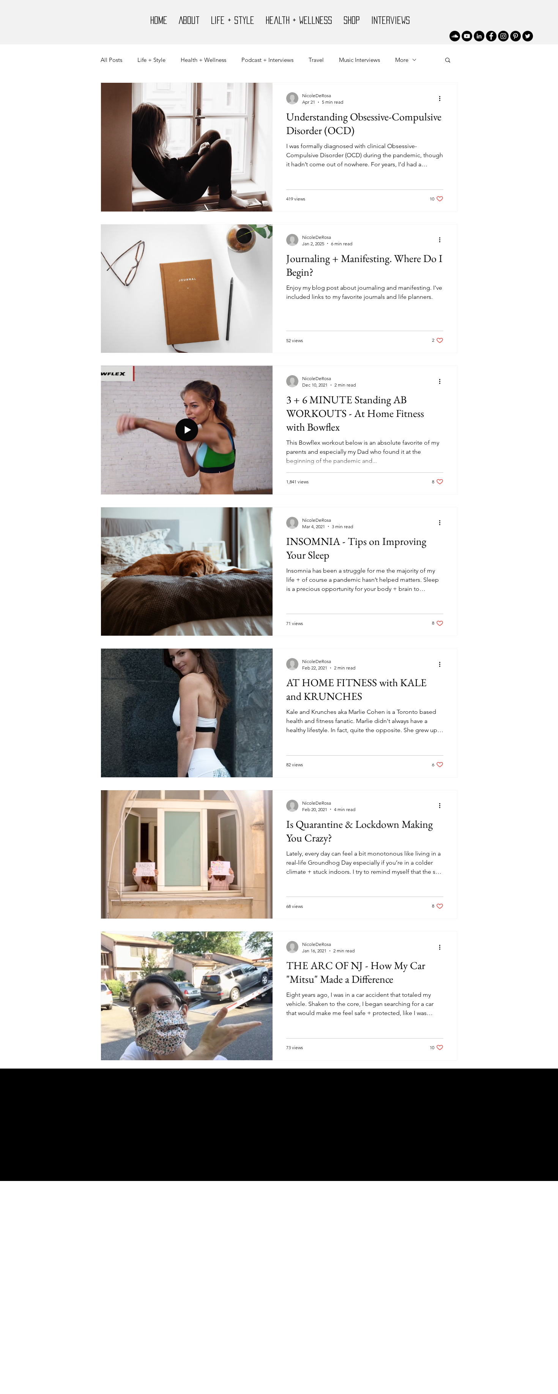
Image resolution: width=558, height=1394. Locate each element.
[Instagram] (503, 36)
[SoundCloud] (454, 36)
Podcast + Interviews (267, 59)
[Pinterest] (515, 36)
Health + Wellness (203, 59)
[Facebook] (491, 36)
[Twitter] (527, 36)
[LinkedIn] (479, 36)
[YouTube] (467, 36)
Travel (316, 59)
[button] (447, 61)
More (401, 59)
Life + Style (151, 59)
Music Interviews (359, 59)
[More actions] (442, 98)
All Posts (111, 59)
